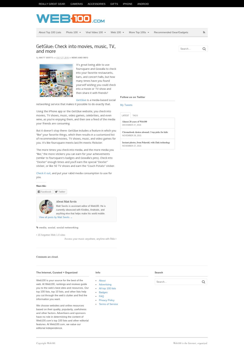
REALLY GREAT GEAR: (52, 3)
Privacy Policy (106, 300)
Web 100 (116, 32)
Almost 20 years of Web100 (134, 121)
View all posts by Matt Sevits (56, 217)
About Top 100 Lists (50, 32)
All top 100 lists (107, 288)
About (102, 280)
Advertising (105, 284)
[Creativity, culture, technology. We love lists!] (70, 20)
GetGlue (81, 100)
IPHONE (127, 3)
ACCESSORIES (96, 3)
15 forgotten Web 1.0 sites (51, 235)
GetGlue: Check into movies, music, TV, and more (76, 49)
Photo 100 (72, 32)
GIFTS (114, 3)
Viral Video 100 (94, 32)
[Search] (204, 48)
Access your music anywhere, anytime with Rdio (90, 239)
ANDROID (143, 3)
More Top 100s (137, 32)
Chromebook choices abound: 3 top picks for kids (145, 132)
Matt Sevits (46, 57)
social (51, 227)
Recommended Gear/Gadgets (171, 32)
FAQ (101, 296)
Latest (125, 115)
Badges (103, 292)
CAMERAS (77, 3)
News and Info (80, 57)
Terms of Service (108, 304)
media (42, 227)
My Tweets (126, 104)
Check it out (43, 173)
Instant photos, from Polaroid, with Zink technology (146, 142)
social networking (67, 227)
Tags (135, 115)
